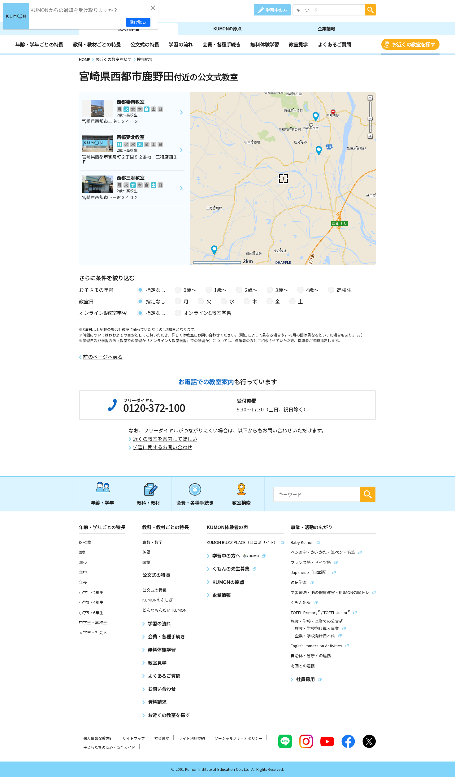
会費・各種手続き (221, 44)
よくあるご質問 (334, 44)
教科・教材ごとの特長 (97, 44)
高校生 (344, 289)
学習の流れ (181, 44)
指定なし (156, 289)
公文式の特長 (144, 44)
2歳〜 (251, 289)
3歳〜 (281, 289)
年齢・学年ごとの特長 (39, 44)
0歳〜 (190, 289)
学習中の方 (276, 10)
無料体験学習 (264, 44)
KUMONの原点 (227, 28)
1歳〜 (220, 289)
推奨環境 (161, 738)
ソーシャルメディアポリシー (238, 738)
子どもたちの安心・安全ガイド (109, 747)
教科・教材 (148, 502)
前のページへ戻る (103, 357)
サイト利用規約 (192, 738)
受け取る (138, 22)
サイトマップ (134, 738)
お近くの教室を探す (413, 44)
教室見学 (298, 44)
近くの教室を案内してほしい (165, 439)
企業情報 (326, 28)
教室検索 (241, 502)
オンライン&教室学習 (208, 312)
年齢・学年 (102, 502)
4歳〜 (312, 289)
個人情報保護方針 (98, 738)
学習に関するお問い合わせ (162, 447)
